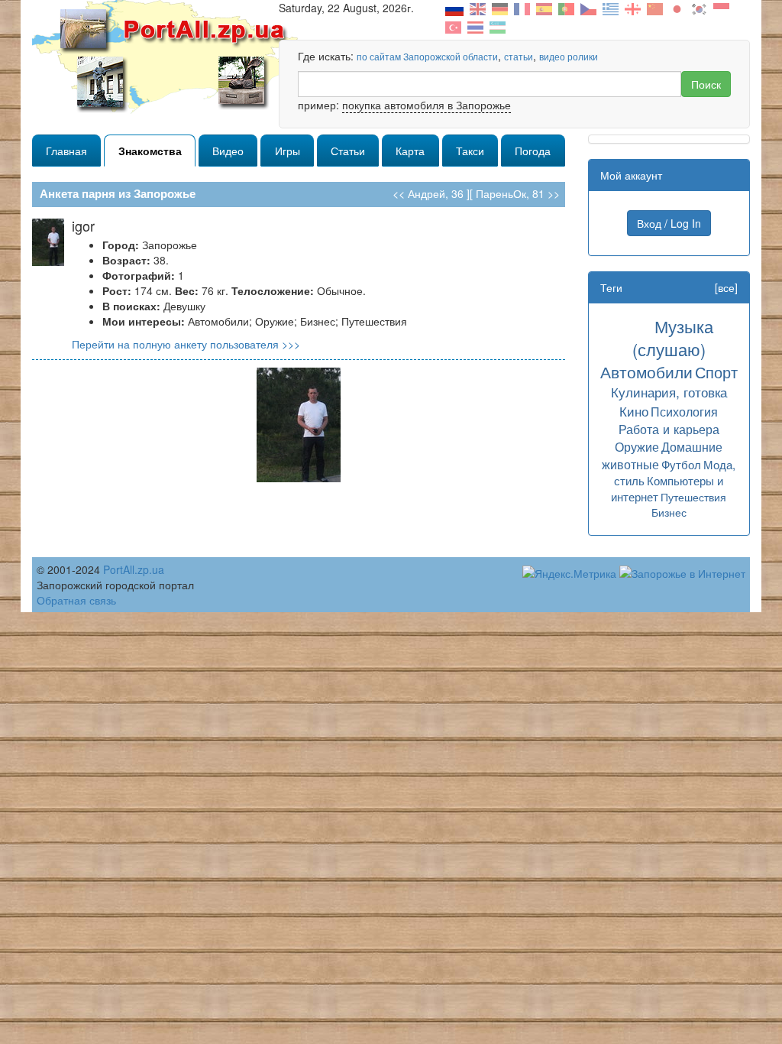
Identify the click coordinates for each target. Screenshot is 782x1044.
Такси (470, 150)
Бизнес (669, 512)
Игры (287, 150)
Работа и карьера (669, 429)
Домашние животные (662, 455)
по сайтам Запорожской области (427, 56)
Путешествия (693, 496)
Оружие (637, 446)
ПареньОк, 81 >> (518, 193)
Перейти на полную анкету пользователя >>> (186, 344)
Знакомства (150, 150)
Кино (633, 410)
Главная (66, 150)
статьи (518, 56)
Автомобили (646, 371)
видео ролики (568, 56)
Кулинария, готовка (669, 391)
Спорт (716, 372)
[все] (726, 287)
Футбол (681, 464)
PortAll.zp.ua (133, 569)
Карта (410, 150)
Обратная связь (76, 600)
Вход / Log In (669, 223)
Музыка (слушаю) (673, 337)
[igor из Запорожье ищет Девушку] (299, 423)
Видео (228, 150)
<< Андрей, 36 (428, 193)
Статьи (348, 150)
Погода (533, 150)
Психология (684, 411)
